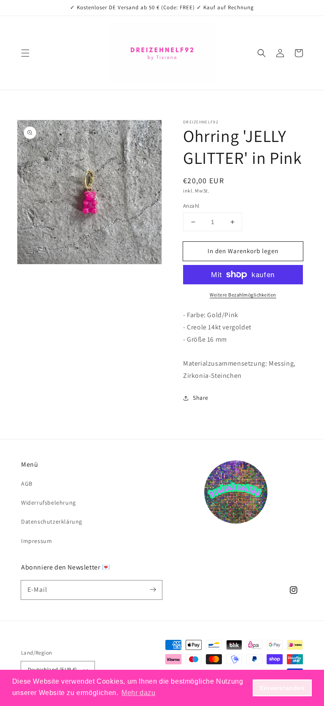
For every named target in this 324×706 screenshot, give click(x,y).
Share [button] (200, 397)
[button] (25, 53)
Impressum (36, 541)
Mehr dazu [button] (138, 692)
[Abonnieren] (152, 589)
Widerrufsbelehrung (48, 502)
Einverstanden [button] (282, 688)
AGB (26, 483)
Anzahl (191, 205)
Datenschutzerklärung (51, 521)
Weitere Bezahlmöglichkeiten (243, 294)
